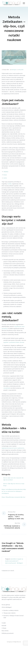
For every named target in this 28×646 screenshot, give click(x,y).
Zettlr (5, 178)
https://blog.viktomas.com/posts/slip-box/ (13, 497)
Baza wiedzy (5, 630)
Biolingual (14, 69)
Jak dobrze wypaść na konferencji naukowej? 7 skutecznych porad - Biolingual (14, 561)
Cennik (4, 623)
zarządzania (6, 388)
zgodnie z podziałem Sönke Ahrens (14, 342)
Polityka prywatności (8, 633)
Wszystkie (21, 69)
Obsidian (5, 171)
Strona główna (6, 604)
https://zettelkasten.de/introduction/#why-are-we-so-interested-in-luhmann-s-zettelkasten (14, 491)
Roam (5, 175)
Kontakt (4, 625)
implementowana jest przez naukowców (13, 448)
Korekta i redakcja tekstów (10, 610)
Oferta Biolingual (6, 607)
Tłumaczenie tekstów (9, 613)
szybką (9, 184)
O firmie (4, 628)
